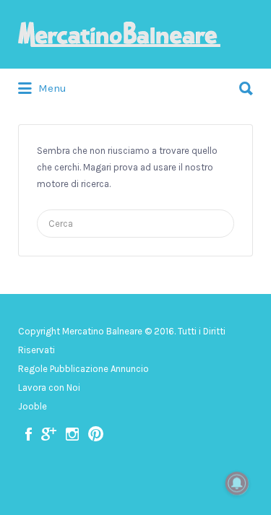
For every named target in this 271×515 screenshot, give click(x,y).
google (48, 434)
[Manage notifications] (237, 483)
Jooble (32, 406)
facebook (28, 434)
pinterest (95, 434)
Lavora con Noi (49, 387)
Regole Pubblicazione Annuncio (83, 368)
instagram (72, 434)
